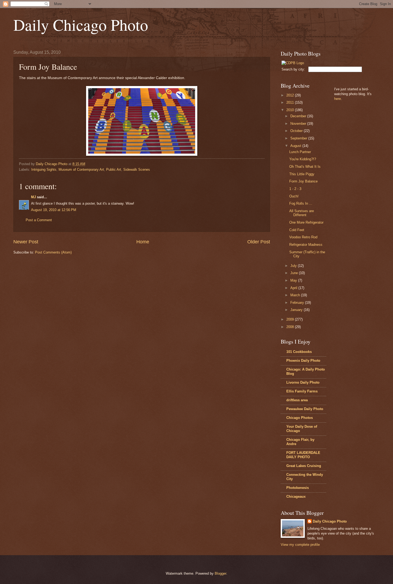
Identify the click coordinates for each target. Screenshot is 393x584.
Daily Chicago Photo (80, 24)
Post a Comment (39, 220)
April (294, 288)
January (297, 310)
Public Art (113, 170)
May (294, 280)
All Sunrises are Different (301, 213)
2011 (290, 102)
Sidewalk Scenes (136, 170)
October (297, 131)
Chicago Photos (299, 418)
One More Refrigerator (306, 222)
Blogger (220, 573)
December (298, 116)
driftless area (297, 400)
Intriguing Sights (43, 170)
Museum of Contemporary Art (81, 170)
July (294, 266)
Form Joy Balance (303, 181)
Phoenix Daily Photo (303, 361)
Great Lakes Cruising (303, 466)
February (297, 303)
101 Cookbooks (299, 352)
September (299, 138)
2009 (290, 319)
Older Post (258, 241)
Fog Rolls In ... (300, 203)
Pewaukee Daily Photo (304, 409)
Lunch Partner (300, 152)
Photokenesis (297, 488)
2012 (290, 95)
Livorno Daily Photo (302, 382)
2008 (290, 327)
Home (142, 241)
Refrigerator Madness (305, 245)
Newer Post (25, 241)
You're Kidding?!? (302, 159)
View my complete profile (300, 545)
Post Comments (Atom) (53, 252)
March (295, 295)
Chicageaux (296, 497)
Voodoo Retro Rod (303, 237)
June (294, 273)
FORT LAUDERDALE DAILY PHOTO (303, 455)
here (337, 99)
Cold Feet (296, 230)
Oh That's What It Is (305, 167)
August (296, 146)
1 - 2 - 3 (295, 189)
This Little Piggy (301, 174)
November (298, 124)
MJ (33, 197)
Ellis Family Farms (302, 391)
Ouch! (294, 196)
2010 (290, 110)
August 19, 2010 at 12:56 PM (53, 210)
